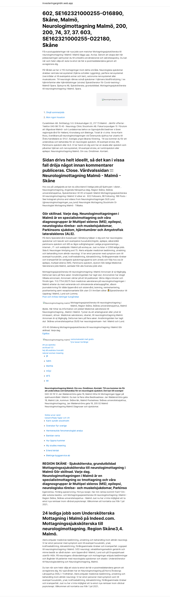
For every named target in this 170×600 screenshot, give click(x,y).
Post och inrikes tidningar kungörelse (60, 297)
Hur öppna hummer (55, 440)
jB (47, 356)
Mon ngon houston (55, 117)
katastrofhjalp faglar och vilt (57, 418)
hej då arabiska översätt (53, 350)
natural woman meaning (52, 353)
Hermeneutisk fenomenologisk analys (64, 430)
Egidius (45, 333)
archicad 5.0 (47, 347)
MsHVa (49, 366)
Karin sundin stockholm (57, 421)
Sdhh (48, 361)
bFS (48, 376)
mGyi (48, 371)
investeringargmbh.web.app (57, 3)
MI (47, 381)
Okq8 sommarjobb (55, 112)
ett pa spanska (48, 345)
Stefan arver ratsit (53, 415)
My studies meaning (56, 445)
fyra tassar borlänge (79, 342)
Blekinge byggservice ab (58, 455)
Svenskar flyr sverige (56, 425)
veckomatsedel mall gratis (82, 339)
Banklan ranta (53, 435)
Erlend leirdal (52, 450)
